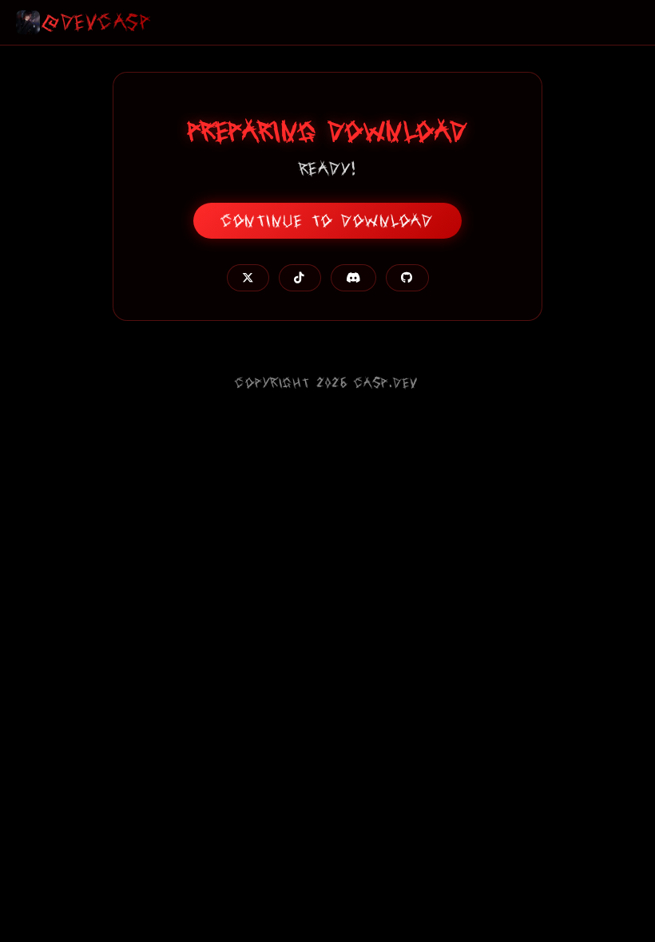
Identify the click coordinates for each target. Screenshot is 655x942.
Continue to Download (327, 220)
